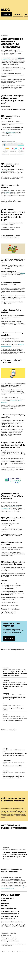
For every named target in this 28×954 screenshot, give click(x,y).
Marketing (5, 715)
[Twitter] (10, 612)
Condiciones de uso (6, 935)
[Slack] (23, 925)
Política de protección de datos (9, 937)
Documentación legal (8, 908)
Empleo (3, 900)
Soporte (4, 905)
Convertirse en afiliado (9, 916)
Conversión (6, 14)
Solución (3, 951)
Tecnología (17, 14)
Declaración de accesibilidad (8, 939)
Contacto (4, 903)
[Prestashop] (7, 3)
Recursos (24, 951)
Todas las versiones (8, 919)
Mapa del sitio (4, 933)
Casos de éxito (7, 760)
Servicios (14, 951)
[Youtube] (16, 925)
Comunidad (19, 951)
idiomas (22, 273)
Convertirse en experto (9, 914)
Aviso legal (13, 933)
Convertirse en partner (9, 911)
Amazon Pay (7, 192)
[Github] (20, 925)
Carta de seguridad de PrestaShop (10, 941)
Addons (8, 951)
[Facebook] (2, 612)
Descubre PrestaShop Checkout (9, 502)
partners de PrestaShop (7, 171)
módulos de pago (10, 132)
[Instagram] (6, 925)
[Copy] (13, 612)
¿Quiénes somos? (6, 898)
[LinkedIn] (6, 612)
